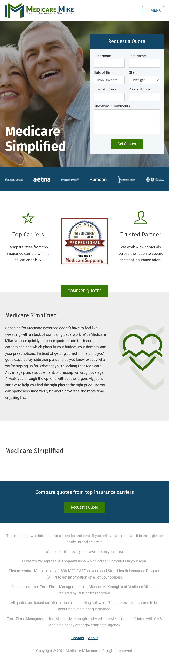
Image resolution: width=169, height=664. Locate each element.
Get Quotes (126, 144)
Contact (77, 638)
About (93, 638)
